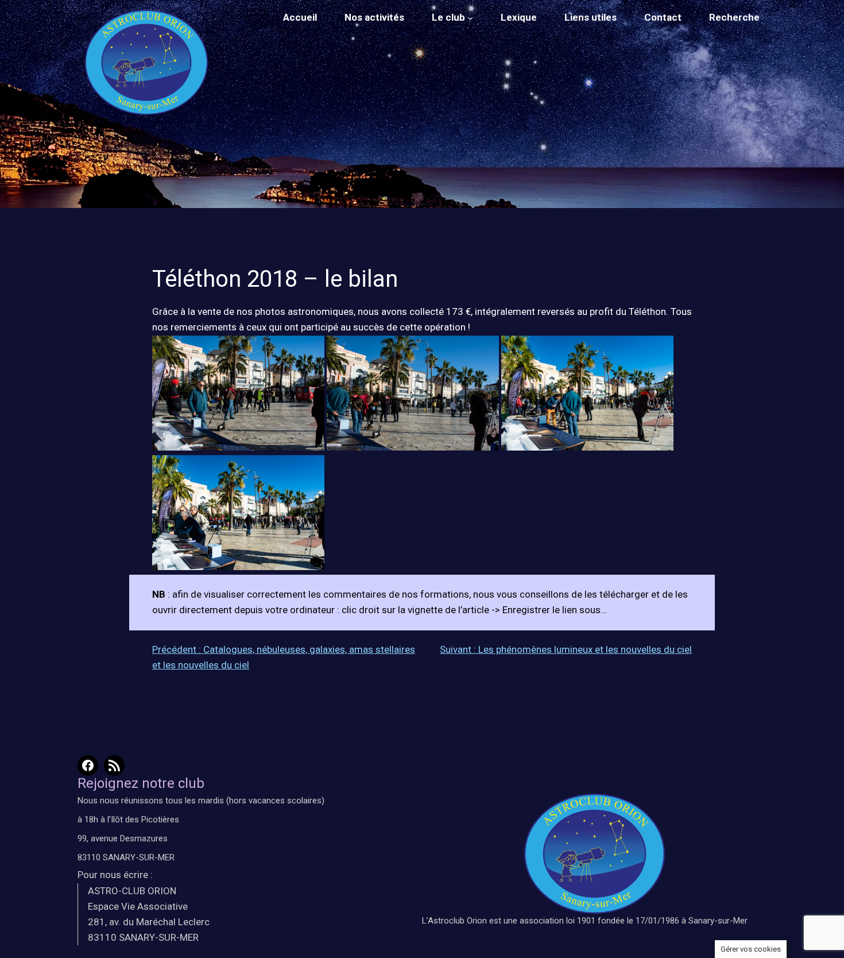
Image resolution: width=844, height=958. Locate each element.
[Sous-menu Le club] (470, 18)
